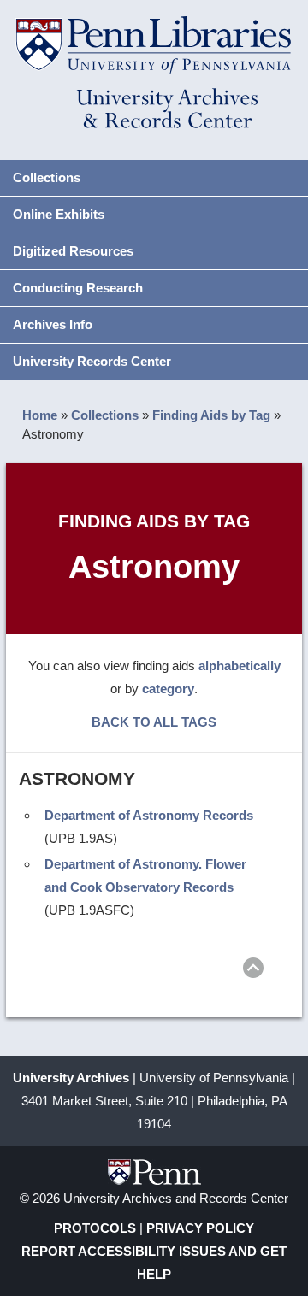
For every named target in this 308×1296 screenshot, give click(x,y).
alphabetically (239, 665)
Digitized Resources (73, 251)
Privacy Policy (200, 1228)
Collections (46, 177)
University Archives (71, 1077)
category (168, 688)
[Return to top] (253, 970)
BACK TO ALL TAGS (154, 722)
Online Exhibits (58, 214)
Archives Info (52, 324)
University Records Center (92, 361)
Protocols (95, 1228)
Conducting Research (78, 287)
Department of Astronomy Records (148, 815)
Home (39, 415)
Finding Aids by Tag (211, 415)
